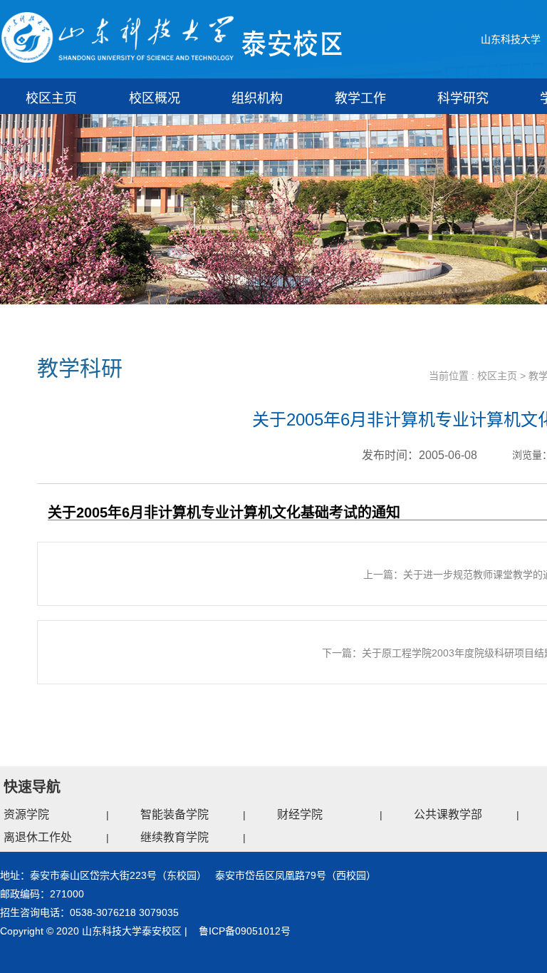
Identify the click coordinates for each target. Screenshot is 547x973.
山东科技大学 (511, 39)
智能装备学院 (174, 814)
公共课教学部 (448, 814)
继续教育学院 (174, 837)
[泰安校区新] (172, 38)
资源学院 (26, 814)
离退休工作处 (38, 837)
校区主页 (497, 375)
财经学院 (300, 814)
